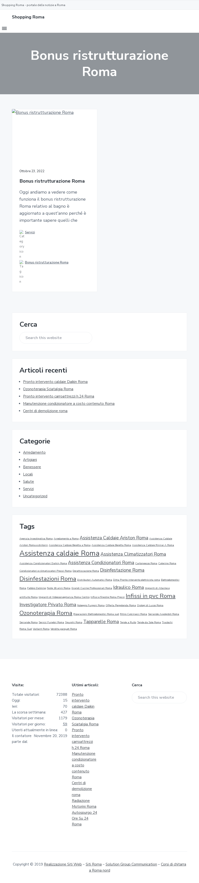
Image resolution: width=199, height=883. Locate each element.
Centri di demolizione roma (45, 410)
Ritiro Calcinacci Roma (133, 614)
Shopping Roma (28, 17)
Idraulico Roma (128, 587)
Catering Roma (167, 563)
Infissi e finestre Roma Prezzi (108, 597)
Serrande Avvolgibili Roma (163, 614)
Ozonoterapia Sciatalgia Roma (48, 389)
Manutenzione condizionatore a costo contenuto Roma (69, 403)
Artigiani (30, 459)
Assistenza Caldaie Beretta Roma (111, 545)
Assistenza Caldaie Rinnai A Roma (153, 545)
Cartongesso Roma (146, 563)
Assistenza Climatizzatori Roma (133, 554)
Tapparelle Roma (101, 622)
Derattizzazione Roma (86, 571)
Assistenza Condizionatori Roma (101, 563)
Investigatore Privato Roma (47, 605)
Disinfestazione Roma (122, 570)
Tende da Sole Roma (149, 622)
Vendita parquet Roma (63, 629)
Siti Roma (94, 864)
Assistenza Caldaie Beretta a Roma (70, 545)
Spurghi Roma (73, 622)
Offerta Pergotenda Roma (121, 605)
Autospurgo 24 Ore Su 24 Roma (84, 818)
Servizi (30, 232)
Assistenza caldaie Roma (59, 553)
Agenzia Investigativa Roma (36, 538)
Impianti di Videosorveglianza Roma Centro (64, 597)
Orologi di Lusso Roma (150, 605)
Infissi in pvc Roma (150, 596)
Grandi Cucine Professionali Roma (91, 588)
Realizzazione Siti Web (63, 864)
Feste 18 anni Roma (58, 588)
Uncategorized (35, 496)
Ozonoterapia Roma (45, 613)
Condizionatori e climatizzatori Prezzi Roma (45, 571)
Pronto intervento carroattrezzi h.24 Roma (58, 396)
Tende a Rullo (128, 622)
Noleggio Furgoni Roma (91, 605)
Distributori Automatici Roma (94, 580)
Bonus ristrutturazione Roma (52, 181)
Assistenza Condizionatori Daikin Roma (43, 563)
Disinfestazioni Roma (47, 579)
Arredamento (34, 452)
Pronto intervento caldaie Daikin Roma (55, 381)
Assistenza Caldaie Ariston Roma (114, 538)
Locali (28, 474)
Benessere (32, 467)
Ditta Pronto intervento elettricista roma (136, 580)
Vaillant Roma (41, 629)
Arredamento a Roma (66, 538)
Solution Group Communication (131, 864)
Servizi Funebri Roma (51, 622)
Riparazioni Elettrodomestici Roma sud (96, 614)
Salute (28, 481)
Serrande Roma (28, 622)
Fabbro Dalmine (36, 588)
